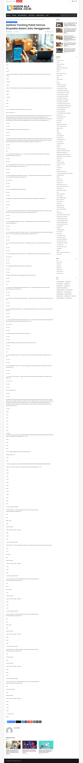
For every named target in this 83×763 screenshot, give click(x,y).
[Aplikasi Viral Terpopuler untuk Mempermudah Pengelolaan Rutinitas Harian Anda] (46, 745)
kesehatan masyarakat (61, 289)
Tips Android (59, 233)
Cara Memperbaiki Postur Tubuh (63, 92)
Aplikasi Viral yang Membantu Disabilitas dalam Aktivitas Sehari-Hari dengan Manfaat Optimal (12, 751)
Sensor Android (60, 201)
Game (47, 15)
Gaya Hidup (59, 133)
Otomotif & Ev (59, 167)
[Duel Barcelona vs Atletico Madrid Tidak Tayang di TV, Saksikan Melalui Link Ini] (59, 50)
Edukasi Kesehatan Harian (62, 124)
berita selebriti (68, 281)
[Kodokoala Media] (19, 8)
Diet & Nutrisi (59, 120)
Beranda (8, 15)
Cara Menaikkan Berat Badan (62, 96)
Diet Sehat (59, 122)
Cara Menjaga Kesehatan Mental (63, 107)
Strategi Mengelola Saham (62, 218)
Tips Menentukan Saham (62, 241)
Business (58, 82)
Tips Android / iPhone (61, 235)
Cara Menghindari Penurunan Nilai (63, 103)
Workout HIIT (59, 254)
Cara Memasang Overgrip (62, 88)
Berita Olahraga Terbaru (61, 73)
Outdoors (58, 169)
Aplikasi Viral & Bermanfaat (15, 19)
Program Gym (59, 182)
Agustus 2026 (59, 262)
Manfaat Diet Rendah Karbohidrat (63, 150)
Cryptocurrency (60, 114)
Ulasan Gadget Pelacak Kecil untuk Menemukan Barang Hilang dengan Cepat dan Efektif (70, 30)
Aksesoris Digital (60, 60)
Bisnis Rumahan (60, 79)
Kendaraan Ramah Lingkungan (62, 287)
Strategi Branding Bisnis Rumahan (63, 214)
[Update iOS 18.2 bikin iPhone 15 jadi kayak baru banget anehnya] (59, 44)
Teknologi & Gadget (60, 229)
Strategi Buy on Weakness (62, 216)
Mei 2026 (59, 263)
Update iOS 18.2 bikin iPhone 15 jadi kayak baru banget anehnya (70, 44)
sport (58, 210)
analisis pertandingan (60, 281)
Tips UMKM (59, 248)
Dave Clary (10, 31)
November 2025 (60, 273)
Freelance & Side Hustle (61, 126)
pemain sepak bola (68, 293)
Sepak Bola (59, 203)
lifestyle (58, 146)
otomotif (58, 165)
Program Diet (59, 178)
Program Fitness (60, 180)
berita (58, 71)
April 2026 (59, 265)
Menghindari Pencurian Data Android (64, 156)
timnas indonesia (68, 298)
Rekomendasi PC (60, 188)
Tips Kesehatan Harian (61, 237)
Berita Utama (59, 75)
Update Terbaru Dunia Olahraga (63, 252)
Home (8, 19)
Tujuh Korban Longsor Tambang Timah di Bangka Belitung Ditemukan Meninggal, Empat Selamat (70, 37)
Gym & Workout (60, 137)
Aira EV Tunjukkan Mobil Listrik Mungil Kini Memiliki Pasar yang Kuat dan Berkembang (70, 24)
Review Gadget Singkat (61, 197)
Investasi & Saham (60, 143)
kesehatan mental (69, 289)
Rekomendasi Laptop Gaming (62, 186)
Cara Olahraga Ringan (61, 109)
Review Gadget (60, 195)
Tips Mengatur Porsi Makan (62, 242)
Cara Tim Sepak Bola (61, 111)
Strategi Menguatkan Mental (62, 220)
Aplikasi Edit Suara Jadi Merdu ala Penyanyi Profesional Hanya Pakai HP (29, 751)
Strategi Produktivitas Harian (62, 224)
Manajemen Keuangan (61, 148)
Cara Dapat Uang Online (61, 84)
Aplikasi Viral (59, 66)
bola (57, 81)
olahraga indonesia (60, 293)
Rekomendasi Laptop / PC (62, 184)
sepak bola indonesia (60, 298)
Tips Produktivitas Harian (62, 246)
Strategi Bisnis (59, 212)
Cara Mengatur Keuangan (62, 98)
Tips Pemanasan (60, 244)
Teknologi (14, 15)
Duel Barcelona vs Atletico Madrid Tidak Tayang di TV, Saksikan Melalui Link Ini (70, 50)
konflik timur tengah (67, 291)
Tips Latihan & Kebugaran (62, 239)
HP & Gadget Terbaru (61, 139)
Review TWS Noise (60, 199)
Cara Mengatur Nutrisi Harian (62, 99)
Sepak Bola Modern (60, 205)
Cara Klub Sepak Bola (61, 86)
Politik (58, 177)
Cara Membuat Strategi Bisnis (62, 90)
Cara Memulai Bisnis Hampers (62, 94)
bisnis (58, 77)
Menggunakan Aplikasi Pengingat (63, 154)
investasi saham (67, 285)
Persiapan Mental (60, 175)
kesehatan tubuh (59, 291)
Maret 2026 (59, 267)
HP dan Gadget (60, 141)
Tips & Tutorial (32, 15)
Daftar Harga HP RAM (61, 116)
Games (58, 131)
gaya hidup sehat (60, 285)
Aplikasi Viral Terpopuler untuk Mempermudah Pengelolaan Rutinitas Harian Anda (45, 751)
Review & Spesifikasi (22, 15)
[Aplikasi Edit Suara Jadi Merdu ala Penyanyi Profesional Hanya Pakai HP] (29, 745)
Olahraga (58, 160)
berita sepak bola (60, 283)
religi (58, 192)
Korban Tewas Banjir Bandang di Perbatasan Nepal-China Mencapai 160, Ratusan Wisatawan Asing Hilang (43, 1)
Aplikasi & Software (40, 15)
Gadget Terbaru (60, 128)
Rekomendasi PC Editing (61, 190)
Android (58, 62)
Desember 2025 (60, 271)
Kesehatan (59, 145)
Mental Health (59, 158)
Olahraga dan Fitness (61, 163)
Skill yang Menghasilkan (61, 209)
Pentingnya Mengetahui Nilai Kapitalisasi (65, 173)
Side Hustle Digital (60, 207)
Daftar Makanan (60, 118)
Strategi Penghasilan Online (62, 222)
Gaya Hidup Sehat (60, 135)
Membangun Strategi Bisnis (62, 152)
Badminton (59, 69)
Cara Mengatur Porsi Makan (62, 101)
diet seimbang (66, 283)
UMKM (58, 250)
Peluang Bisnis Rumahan (61, 171)
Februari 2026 (59, 269)
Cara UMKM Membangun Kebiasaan (64, 113)
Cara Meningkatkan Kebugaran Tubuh (64, 105)
